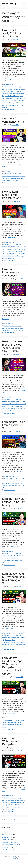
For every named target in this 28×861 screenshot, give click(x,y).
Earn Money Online (10, 178)
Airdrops (4, 832)
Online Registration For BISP (10, 844)
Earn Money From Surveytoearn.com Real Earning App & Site (13, 578)
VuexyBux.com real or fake (15, 411)
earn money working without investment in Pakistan (13, 805)
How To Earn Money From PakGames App (11, 194)
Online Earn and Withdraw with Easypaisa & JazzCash (12, 742)
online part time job (12, 180)
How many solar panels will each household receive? (13, 98)
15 (9, 819)
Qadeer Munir (11, 809)
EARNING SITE (8, 84)
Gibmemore (10, 724)
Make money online (14, 100)
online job (22, 253)
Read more (11, 80)
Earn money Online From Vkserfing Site (13, 425)
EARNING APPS (9, 242)
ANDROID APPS (7, 834)
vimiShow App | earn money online (13, 120)
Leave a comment (9, 109)
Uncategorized (8, 171)
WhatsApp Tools (7, 850)
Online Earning (9, 4)
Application (10, 478)
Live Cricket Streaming (9, 842)
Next (12, 819)
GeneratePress (14, 858)
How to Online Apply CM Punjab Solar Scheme (12, 33)
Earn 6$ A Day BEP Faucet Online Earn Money (13, 502)
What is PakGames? (8, 258)
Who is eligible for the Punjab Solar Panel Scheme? (13, 103)
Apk (5, 478)
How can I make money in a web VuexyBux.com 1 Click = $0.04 (12, 346)
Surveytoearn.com (12, 647)
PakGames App (19, 256)
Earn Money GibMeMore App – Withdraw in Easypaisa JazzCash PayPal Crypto (13, 665)
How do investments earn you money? (12, 272)
